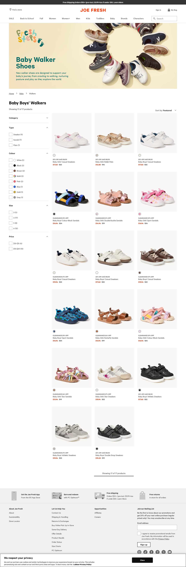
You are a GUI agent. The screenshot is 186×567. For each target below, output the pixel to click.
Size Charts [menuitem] (56, 546)
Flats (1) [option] (16, 145)
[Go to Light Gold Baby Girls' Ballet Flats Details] (114, 133)
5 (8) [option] (15, 223)
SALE (11, 18)
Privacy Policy (163, 539)
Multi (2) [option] (20, 176)
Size (11, 205)
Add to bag (71, 149)
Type (11, 127)
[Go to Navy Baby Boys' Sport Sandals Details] (71, 309)
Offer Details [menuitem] (57, 533)
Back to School (27, 18)
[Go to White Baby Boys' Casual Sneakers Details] (157, 133)
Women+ (66, 18)
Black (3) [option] (20, 165)
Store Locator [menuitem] (14, 521)
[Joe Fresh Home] (93, 10)
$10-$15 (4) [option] (17, 243)
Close (142, 560)
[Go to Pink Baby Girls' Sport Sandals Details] (157, 192)
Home (11, 93)
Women (52, 18)
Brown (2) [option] (21, 170)
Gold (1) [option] (20, 192)
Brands (124, 18)
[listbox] (29, 140)
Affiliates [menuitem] (98, 512)
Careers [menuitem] (98, 517)
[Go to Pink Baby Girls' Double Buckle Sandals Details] (114, 192)
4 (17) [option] (15, 217)
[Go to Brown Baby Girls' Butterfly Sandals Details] (114, 309)
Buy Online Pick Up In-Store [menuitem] (63, 525)
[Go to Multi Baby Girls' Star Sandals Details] (71, 368)
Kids (88, 18)
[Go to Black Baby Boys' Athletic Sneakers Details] (157, 368)
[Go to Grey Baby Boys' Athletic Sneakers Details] (71, 426)
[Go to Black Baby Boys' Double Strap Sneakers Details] (114, 426)
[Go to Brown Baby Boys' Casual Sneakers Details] (157, 250)
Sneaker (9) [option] (18, 134)
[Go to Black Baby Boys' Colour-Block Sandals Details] (71, 192)
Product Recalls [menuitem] (58, 538)
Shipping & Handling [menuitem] (60, 517)
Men (78, 18)
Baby (112, 18)
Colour (12, 153)
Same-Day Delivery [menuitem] (59, 529)
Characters (138, 18)
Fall (41, 18)
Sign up (143, 544)
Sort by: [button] (163, 110)
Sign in (158, 10)
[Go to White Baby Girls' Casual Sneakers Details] (71, 133)
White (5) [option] (20, 160)
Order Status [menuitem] (57, 542)
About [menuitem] (11, 512)
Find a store (17, 9)
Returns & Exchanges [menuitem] (60, 521)
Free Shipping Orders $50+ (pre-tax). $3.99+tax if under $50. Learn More (93, 2)
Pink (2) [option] (20, 181)
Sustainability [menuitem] (14, 517)
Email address (142, 523)
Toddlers (100, 18)
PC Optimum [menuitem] (57, 550)
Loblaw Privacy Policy (82, 564)
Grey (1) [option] (20, 197)
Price (11, 236)
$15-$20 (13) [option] (18, 248)
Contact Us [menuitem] (56, 512)
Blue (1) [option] (20, 186)
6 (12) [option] (15, 228)
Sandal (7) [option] (17, 139)
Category (13, 117)
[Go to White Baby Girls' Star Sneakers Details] (114, 368)
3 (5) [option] (15, 212)
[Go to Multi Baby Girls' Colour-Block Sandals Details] (157, 309)
